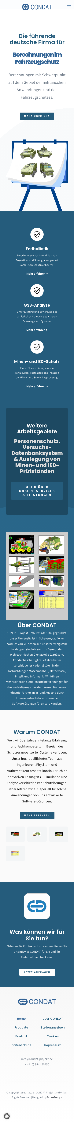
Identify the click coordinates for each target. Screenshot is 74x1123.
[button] (7, 1116)
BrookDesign (54, 1097)
